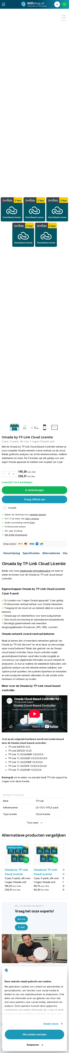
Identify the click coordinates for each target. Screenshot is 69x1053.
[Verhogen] (13, 474)
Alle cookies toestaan (34, 1034)
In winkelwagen (34, 490)
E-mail (21, 927)
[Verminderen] (4, 474)
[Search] (57, 4)
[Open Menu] (3, 4)
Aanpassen (32, 1044)
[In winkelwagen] (26, 860)
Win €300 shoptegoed (16, 534)
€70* (32, 522)
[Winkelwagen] (64, 4)
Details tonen (50, 1023)
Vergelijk (12, 507)
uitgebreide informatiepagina (35, 570)
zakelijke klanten (37, 514)
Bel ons (21, 919)
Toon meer (33, 822)
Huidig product (15, 847)
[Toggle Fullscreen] (64, 16)
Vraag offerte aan (34, 499)
